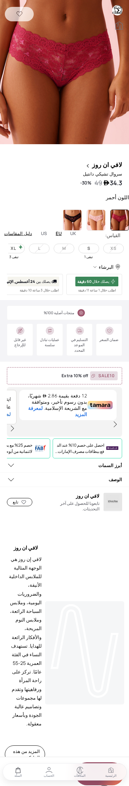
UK (73, 233)
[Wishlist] (19, 14)
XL (13, 248)
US (44, 233)
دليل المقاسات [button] (18, 233)
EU (59, 233)
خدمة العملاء (118, 9)
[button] (64, 73)
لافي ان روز (107, 164)
